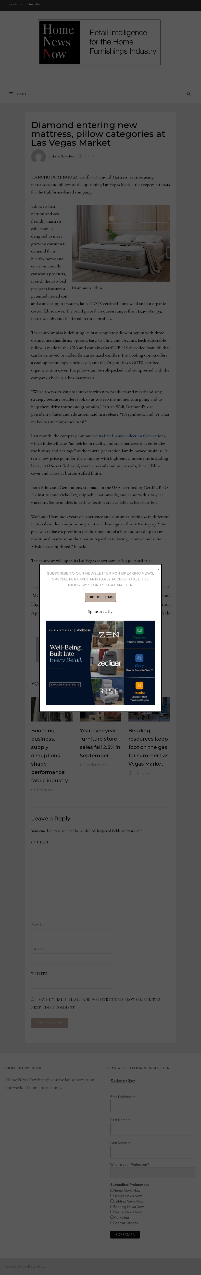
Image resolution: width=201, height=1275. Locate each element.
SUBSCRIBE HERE (100, 597)
